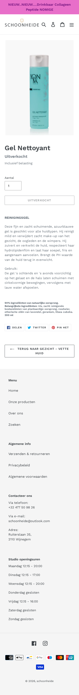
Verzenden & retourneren (29, 454)
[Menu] (71, 24)
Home (13, 391)
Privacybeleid (19, 465)
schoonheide (45, 681)
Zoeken (14, 425)
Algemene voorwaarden (27, 477)
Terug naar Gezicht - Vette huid (42, 351)
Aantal (9, 177)
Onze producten (21, 402)
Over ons (15, 413)
